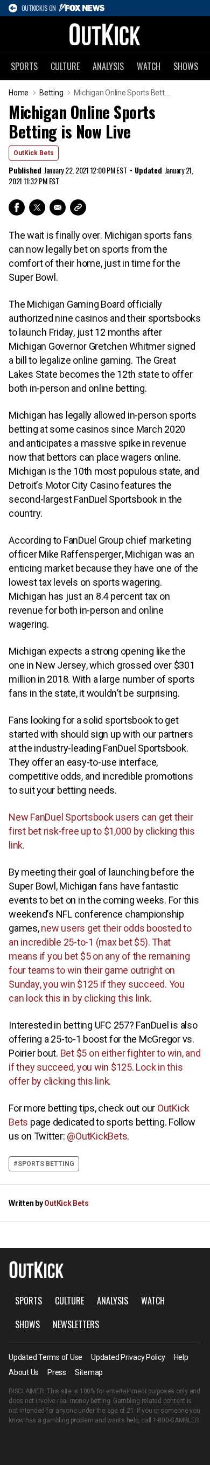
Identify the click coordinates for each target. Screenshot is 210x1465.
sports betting (46, 1164)
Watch (148, 66)
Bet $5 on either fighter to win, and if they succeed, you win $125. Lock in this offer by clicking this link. (105, 1067)
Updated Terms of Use (45, 1357)
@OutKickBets (97, 1136)
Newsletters (76, 1324)
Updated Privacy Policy (128, 1357)
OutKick (105, 34)
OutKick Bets (33, 153)
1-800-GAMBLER (176, 1420)
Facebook (17, 207)
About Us (24, 1372)
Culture (65, 66)
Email (58, 207)
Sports (24, 66)
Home (19, 92)
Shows (185, 66)
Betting (51, 92)
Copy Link (78, 207)
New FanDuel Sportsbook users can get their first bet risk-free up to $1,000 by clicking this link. (102, 831)
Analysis (108, 66)
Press (56, 1372)
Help (181, 1357)
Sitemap (89, 1372)
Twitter (37, 207)
